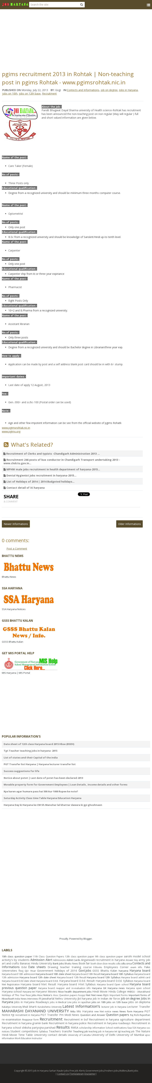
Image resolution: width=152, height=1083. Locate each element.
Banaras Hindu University (36, 963)
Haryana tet (29, 991)
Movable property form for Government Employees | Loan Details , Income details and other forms (65, 784)
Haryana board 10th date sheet (53, 974)
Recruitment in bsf (76, 1019)
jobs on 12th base (30, 93)
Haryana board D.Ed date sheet (19, 980)
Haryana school (12, 991)
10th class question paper (17, 956)
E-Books (97, 967)
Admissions (59, 959)
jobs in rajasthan (81, 1002)
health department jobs (78, 991)
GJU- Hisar (30, 970)
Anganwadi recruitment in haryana (103, 960)
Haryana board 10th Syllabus (117, 974)
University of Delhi (103, 1035)
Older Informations (129, 524)
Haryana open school (138, 988)
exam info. (136, 967)
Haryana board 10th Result (86, 974)
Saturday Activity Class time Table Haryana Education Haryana (42, 798)
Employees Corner (116, 967)
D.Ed (24, 967)
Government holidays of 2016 (57, 970)
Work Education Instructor (28, 1038)
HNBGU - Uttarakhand (138, 991)
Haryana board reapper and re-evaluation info (64, 988)
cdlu (118, 963)
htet (88, 995)
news (115, 1011)
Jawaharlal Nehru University (59, 998)
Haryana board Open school (113, 984)
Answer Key (132, 959)
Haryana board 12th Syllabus (103, 977)
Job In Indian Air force (106, 998)
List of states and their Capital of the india (31, 757)
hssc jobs (31, 995)
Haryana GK (99, 988)
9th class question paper (109, 956)
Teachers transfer (60, 1031)
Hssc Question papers (65, 995)
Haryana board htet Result (38, 984)
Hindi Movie (100, 991)
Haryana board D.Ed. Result (77, 981)
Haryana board (140, 970)
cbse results (108, 963)
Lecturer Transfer (138, 1006)
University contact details (50, 1035)
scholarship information (92, 1027)
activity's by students (15, 960)
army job (144, 960)
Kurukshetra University (50, 1006)
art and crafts (10, 963)
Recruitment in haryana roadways (108, 1023)
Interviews (32, 998)
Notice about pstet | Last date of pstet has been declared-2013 (43, 778)
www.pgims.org (11, 431)
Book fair (84, 963)
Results (63, 1027)
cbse (99, 963)
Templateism (77, 1073)
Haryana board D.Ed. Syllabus (114, 981)
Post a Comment (16, 548)
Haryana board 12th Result (71, 977)
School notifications (116, 1027)
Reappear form (30, 1019)
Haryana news (116, 988)
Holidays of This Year (13, 995)
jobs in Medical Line (60, 1002)
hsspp (81, 995)
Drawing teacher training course (70, 967)
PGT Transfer (49, 1015)
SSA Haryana (139, 1027)
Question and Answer (92, 1015)
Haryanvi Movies (46, 991)
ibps (106, 995)
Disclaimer (89, 1073)
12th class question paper (79, 956)
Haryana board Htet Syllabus (76, 984)
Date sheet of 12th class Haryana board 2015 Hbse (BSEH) (39, 744)
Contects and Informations (83, 90)
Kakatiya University (12, 1006)
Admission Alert (41, 960)
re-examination (11, 1019)
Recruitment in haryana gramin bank (25, 1023)
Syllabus (43, 1031)
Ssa (129, 1027)
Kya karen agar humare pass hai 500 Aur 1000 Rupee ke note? (41, 791)
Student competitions (24, 1031)
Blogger (87, 938)
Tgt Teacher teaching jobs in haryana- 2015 (30, 750)
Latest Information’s (81, 1006)
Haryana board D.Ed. (47, 980)
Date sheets (37, 967)
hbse (61, 991)
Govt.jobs (85, 970)
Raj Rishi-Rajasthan (140, 1014)
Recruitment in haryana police (68, 1023)
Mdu (72, 1011)
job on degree (109, 90)
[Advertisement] (77, 39)
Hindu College (117, 991)
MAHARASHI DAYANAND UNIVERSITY (35, 1010)
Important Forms (119, 995)
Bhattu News (71, 963)
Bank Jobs (58, 963)
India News (21, 998)
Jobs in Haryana (128, 90)
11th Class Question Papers (48, 956)
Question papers (117, 1015)
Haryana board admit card (135, 977)
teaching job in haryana (101, 1031)
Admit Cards (73, 960)
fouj (21, 970)
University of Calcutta (79, 1034)
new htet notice (102, 1011)
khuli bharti (30, 1006)
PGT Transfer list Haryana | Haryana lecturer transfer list (40, 764)
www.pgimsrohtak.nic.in (16, 427)
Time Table (25, 1035)
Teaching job (80, 1031)
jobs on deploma (139, 1002)
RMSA (74, 1027)
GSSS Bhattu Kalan (104, 970)
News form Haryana (131, 1011)
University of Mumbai (130, 1035)
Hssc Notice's (44, 995)
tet (115, 1031)
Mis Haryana (85, 1011)
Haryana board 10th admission (18, 974)
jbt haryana (84, 998)
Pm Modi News (69, 1015)
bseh (93, 963)
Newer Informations (16, 524)
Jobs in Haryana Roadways (31, 1002)
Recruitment (49, 93)
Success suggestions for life (21, 771)
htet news (97, 995)
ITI (40, 998)
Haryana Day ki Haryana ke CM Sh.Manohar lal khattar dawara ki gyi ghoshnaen (53, 805)
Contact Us (63, 1073)
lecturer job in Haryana (113, 1006)
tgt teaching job (126, 1031)
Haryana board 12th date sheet (37, 977)
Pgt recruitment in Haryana (25, 1014)
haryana (123, 970)
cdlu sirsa (126, 963)
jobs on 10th (9, 93)
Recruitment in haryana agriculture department (119, 1019)
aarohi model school (137, 956)
